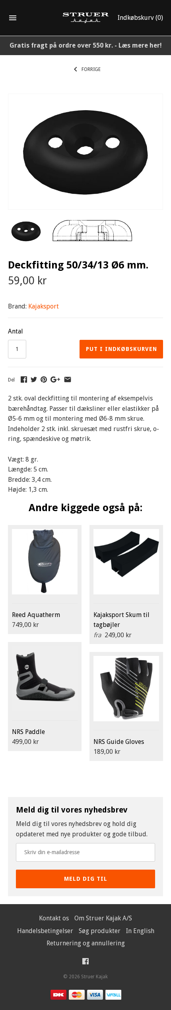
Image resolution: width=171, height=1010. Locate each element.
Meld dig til (85, 879)
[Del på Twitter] (34, 379)
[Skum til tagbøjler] (126, 561)
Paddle (28, 732)
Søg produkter (99, 931)
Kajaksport (43, 306)
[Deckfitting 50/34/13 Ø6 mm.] (85, 99)
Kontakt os (54, 918)
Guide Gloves (118, 742)
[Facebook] (85, 963)
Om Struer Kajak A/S (103, 918)
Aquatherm (36, 615)
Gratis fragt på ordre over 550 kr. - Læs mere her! (86, 45)
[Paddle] (45, 678)
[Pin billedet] (44, 379)
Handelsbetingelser (45, 931)
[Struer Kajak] (86, 18)
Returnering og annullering (86, 943)
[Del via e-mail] (68, 379)
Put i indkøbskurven (121, 349)
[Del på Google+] (55, 379)
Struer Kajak (94, 976)
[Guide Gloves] (126, 688)
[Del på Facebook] (24, 379)
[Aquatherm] (45, 561)
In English (140, 931)
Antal (15, 331)
